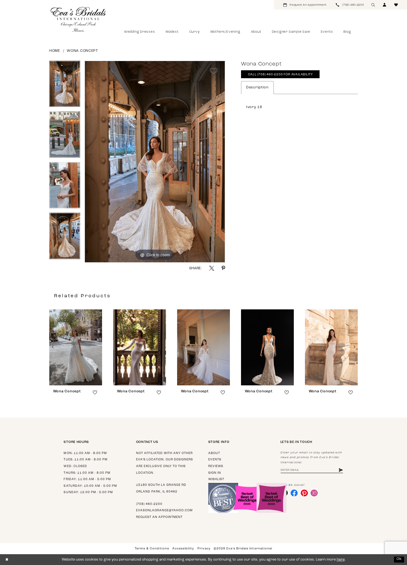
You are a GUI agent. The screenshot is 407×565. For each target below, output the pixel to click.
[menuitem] (304, 5)
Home (54, 51)
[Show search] (373, 5)
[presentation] (75, 347)
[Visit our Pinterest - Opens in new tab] (304, 493)
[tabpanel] (64, 86)
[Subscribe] (340, 470)
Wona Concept (82, 51)
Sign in (214, 473)
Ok (399, 559)
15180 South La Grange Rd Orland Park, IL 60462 (161, 488)
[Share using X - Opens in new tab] (211, 268)
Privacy (203, 548)
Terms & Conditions (152, 548)
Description (257, 87)
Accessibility (183, 548)
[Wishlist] (396, 5)
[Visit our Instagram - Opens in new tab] (314, 493)
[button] (384, 5)
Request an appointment (159, 517)
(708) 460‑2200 (149, 504)
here (341, 560)
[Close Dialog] (7, 559)
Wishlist (216, 479)
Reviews (215, 466)
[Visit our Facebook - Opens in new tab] (294, 493)
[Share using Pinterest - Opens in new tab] (223, 268)
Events (214, 459)
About (214, 453)
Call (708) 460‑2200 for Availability (280, 74)
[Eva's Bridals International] (78, 19)
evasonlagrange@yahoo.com (164, 510)
